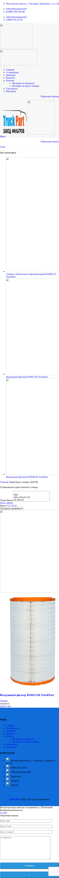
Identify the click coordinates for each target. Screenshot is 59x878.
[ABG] (31, 495)
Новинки (11, 731)
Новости (10, 733)
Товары (4, 701)
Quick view (5, 706)
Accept (3, 813)
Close (2, 147)
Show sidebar (6, 503)
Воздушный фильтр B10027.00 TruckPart (27, 377)
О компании (12, 728)
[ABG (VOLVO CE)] (31, 497)
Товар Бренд (6, 500)
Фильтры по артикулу (23, 83)
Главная (4, 482)
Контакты (11, 747)
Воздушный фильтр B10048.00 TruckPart (27, 477)
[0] (31, 492)
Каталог (10, 736)
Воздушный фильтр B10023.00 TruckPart (27, 695)
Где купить (11, 744)
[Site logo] (16, 48)
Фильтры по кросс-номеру (25, 86)
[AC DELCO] (31, 500)
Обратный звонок (50, 96)
